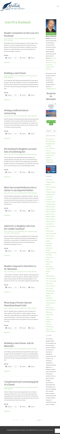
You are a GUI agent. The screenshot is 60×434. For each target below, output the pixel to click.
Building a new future (15, 73)
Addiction (48, 184)
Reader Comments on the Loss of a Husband (50, 155)
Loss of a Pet (49, 283)
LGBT (47, 273)
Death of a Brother (50, 211)
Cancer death (49, 197)
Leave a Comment (8, 38)
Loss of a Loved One (51, 281)
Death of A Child (50, 214)
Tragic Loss (49, 324)
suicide (48, 317)
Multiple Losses (50, 293)
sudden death (27, 38)
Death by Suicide (50, 206)
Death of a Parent (50, 219)
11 (23, 420)
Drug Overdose (50, 224)
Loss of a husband (19, 38)
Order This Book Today (51, 123)
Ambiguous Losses (51, 192)
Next (39, 420)
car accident (49, 199)
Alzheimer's (49, 189)
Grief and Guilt (49, 231)
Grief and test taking (51, 233)
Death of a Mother (50, 216)
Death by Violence (50, 209)
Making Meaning (50, 291)
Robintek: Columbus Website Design (43, 430)
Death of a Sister (50, 221)
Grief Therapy (49, 238)
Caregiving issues (50, 201)
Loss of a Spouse (28, 75)
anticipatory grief (50, 194)
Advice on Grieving (51, 187)
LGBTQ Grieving (50, 276)
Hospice (48, 271)
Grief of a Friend (50, 236)
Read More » (7, 63)
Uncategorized (49, 326)
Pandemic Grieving (51, 300)
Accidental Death (50, 182)
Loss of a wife (49, 288)
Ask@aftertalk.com (51, 88)
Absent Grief (49, 179)
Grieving (48, 241)
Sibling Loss (49, 312)
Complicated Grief (19, 387)
